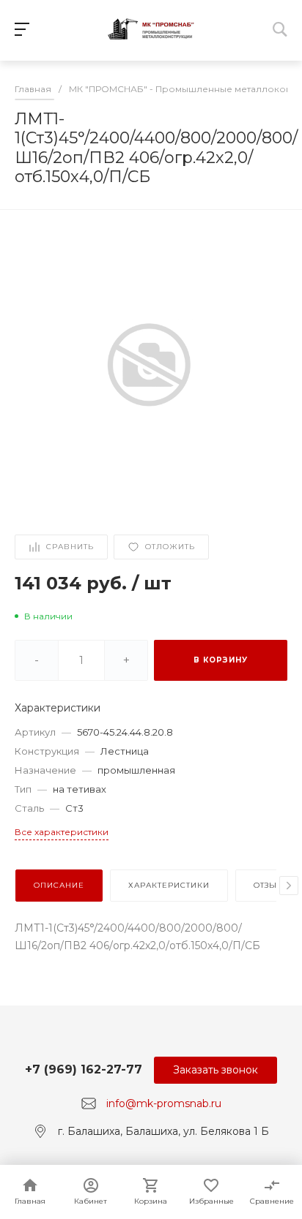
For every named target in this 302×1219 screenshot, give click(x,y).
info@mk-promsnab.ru (163, 1103)
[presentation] (288, 885)
